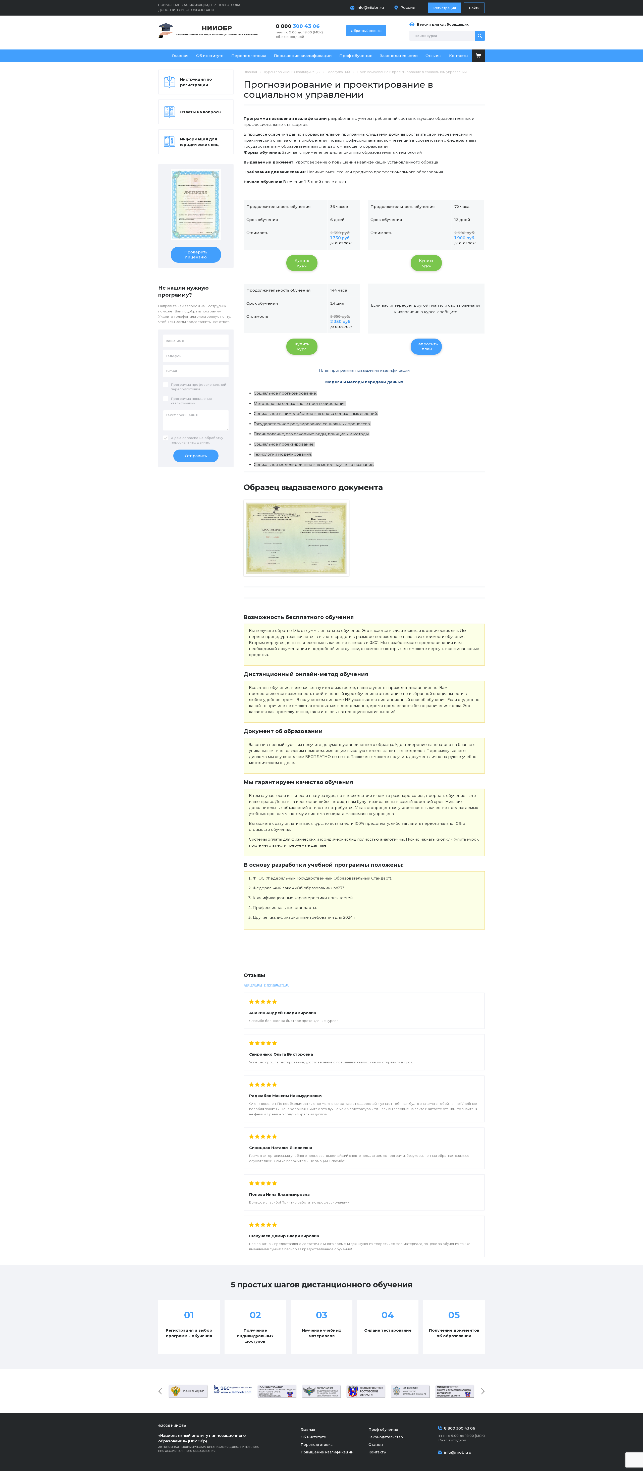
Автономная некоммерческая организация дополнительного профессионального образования (208, 1443)
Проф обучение (355, 55)
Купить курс (302, 263)
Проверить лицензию (195, 254)
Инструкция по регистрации (196, 82)
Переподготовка (248, 55)
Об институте (210, 55)
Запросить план (427, 346)
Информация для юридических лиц (199, 142)
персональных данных (190, 442)
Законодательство (399, 55)
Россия (407, 7)
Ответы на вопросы (201, 112)
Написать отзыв (276, 985)
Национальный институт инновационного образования (217, 30)
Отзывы (433, 55)
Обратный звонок (366, 31)
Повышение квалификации (303, 55)
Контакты (458, 55)
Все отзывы (253, 985)
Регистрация (444, 8)
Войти (474, 8)
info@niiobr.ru (370, 7)
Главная (180, 55)
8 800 (298, 26)
